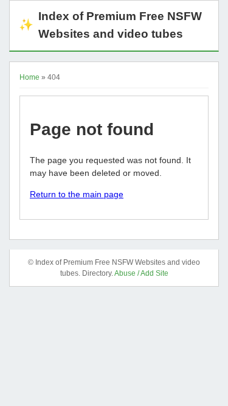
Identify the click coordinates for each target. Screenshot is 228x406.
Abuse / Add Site (141, 273)
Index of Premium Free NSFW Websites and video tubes (110, 25)
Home (29, 77)
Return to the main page (76, 194)
